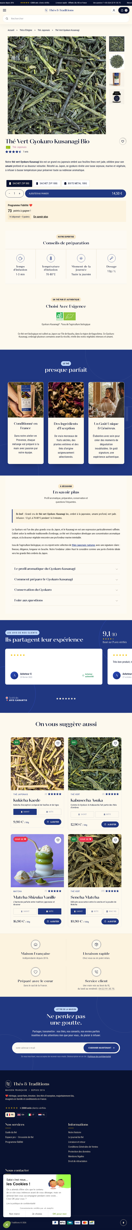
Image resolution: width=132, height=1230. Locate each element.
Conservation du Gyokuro (33, 590)
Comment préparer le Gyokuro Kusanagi (43, 579)
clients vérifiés (34, 3)
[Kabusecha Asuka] (94, 763)
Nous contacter (17, 1170)
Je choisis (37, 1214)
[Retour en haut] (123, 1222)
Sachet (26, 812)
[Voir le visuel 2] (116, 61)
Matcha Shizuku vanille (34, 897)
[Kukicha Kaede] (37, 763)
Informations (78, 1124)
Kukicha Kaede (26, 800)
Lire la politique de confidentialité (20, 1203)
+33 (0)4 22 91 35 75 (112, 3)
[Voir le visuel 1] (116, 43)
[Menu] (4, 10)
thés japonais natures (83, 545)
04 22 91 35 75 (106, 988)
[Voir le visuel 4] (116, 96)
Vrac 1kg (112, 911)
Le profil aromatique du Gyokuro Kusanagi (44, 569)
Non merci (14, 1214)
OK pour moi (59, 1214)
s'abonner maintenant (99, 1048)
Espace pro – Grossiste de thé (19, 1137)
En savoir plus (40, 216)
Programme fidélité (14, 1142)
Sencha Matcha (85, 897)
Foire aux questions (28, 600)
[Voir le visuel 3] (116, 79)
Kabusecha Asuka (87, 800)
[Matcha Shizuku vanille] (37, 860)
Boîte (51, 812)
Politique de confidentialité (99, 1056)
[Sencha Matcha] (94, 860)
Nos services (14, 1124)
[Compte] (114, 10)
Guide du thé (11, 1132)
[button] (7, 1224)
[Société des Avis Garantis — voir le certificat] (16, 699)
